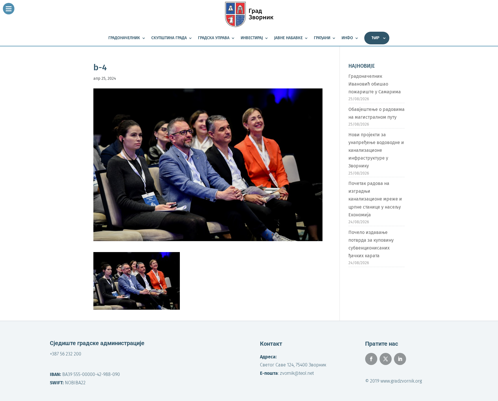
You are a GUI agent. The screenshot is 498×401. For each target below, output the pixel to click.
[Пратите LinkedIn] (400, 359)
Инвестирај (252, 38)
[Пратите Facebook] (371, 359)
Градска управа (213, 38)
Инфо (347, 38)
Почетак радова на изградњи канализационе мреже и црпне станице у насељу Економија (375, 199)
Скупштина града (169, 38)
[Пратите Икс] (386, 359)
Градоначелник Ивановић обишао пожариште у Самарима (374, 83)
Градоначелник (124, 38)
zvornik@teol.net (297, 373)
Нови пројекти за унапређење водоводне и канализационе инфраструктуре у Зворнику (376, 150)
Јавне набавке (288, 38)
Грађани (322, 38)
